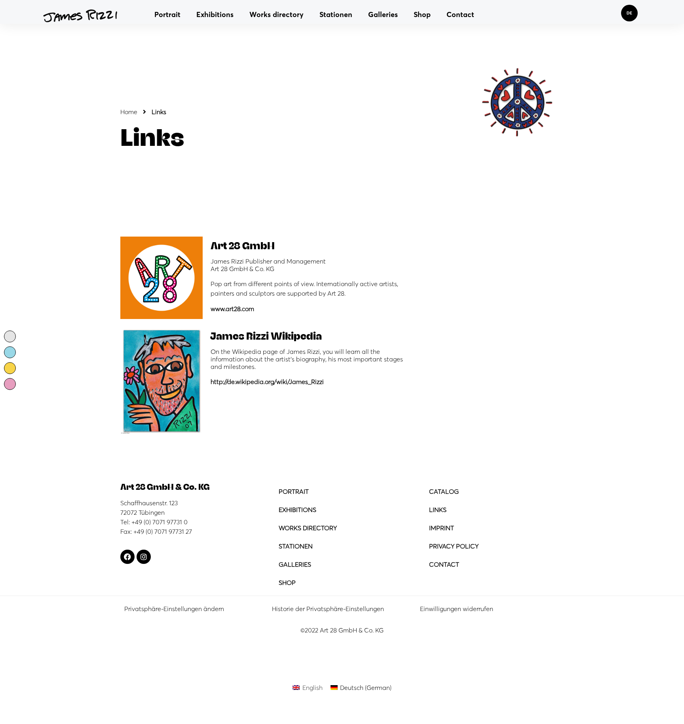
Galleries (383, 14)
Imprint (441, 528)
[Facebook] (127, 557)
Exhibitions (215, 14)
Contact (460, 14)
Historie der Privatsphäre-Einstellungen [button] (328, 609)
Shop (422, 14)
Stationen (335, 14)
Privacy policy (454, 546)
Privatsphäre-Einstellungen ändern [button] (174, 609)
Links (437, 510)
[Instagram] (144, 557)
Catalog (444, 491)
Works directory (276, 14)
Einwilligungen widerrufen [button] (456, 609)
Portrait (167, 14)
